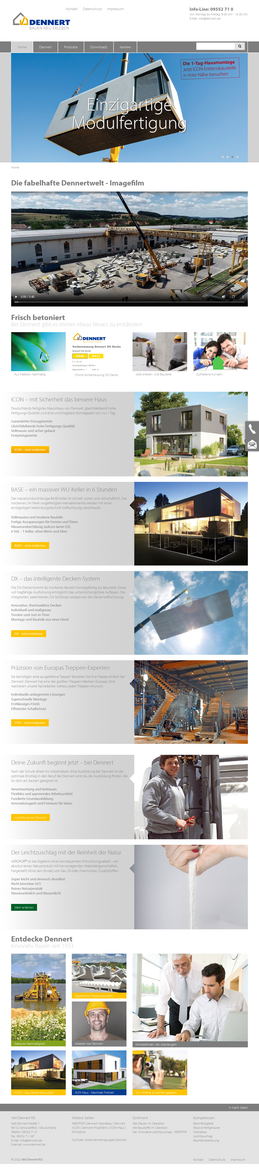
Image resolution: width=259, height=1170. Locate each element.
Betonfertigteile (203, 1123)
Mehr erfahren (24, 907)
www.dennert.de (34, 1144)
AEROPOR (78, 1123)
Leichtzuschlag (202, 1136)
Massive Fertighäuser (206, 1128)
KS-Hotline (78, 1132)
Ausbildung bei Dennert (30, 817)
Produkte (71, 47)
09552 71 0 (221, 9)
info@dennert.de (209, 18)
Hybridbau (200, 1132)
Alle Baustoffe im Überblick (150, 1128)
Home (22, 47)
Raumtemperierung (206, 1140)
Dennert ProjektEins (95, 1128)
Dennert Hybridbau (99, 1123)
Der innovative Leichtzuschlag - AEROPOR (160, 1132)
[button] (222, 157)
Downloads (98, 47)
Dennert (45, 47)
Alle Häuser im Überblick (148, 1123)
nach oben (239, 1107)
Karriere (125, 47)
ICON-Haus (117, 1128)
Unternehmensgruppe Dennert (105, 1140)
